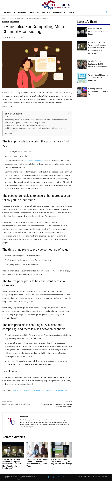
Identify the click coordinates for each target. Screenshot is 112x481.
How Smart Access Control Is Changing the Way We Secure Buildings (61, 461)
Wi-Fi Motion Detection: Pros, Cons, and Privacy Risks (98, 31)
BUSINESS (10, 18)
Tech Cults (10, 38)
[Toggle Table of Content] (67, 113)
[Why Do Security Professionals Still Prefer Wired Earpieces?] (82, 64)
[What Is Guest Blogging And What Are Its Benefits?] (82, 78)
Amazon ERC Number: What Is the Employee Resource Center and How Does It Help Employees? (11, 463)
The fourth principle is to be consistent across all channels (27, 125)
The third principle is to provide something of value (24, 122)
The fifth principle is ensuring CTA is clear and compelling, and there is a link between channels (34, 129)
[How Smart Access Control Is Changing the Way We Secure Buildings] (61, 450)
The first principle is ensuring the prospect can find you (26, 117)
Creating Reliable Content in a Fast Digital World (98, 91)
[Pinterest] (58, 477)
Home (4, 18)
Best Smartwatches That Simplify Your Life (17, 404)
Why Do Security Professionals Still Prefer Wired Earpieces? (98, 64)
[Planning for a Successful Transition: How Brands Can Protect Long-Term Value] (37, 450)
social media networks (33, 160)
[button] (107, 12)
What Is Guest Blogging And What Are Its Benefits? (98, 77)
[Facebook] (49, 477)
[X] (63, 477)
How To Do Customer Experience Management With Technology (39, 390)
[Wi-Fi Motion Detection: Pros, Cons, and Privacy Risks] (82, 32)
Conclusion (8, 133)
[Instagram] (53, 477)
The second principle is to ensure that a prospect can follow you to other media (35, 120)
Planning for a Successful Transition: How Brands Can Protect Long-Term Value (37, 462)
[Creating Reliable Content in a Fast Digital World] (82, 92)
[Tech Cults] (3, 38)
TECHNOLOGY (14, 21)
